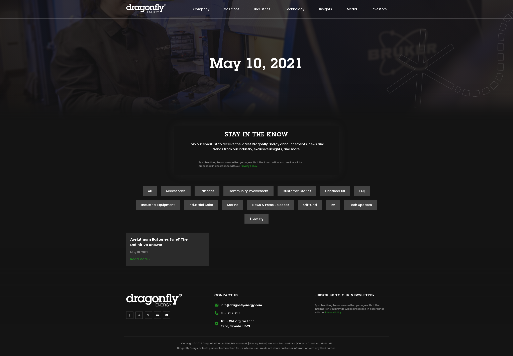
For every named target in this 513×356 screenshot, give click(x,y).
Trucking (256, 218)
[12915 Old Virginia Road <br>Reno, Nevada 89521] (216, 323)
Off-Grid (310, 205)
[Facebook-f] (129, 315)
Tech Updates (360, 205)
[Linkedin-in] (157, 315)
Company (201, 9)
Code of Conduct (308, 343)
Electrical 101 (335, 191)
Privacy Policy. (249, 166)
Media (352, 9)
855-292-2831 (231, 313)
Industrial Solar (201, 205)
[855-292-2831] (216, 313)
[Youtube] (166, 315)
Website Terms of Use (281, 343)
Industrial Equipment (158, 205)
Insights (325, 9)
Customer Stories (297, 191)
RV (333, 205)
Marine (232, 205)
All (150, 191)
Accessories (176, 191)
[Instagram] (139, 315)
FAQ (362, 191)
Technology (294, 9)
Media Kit (326, 343)
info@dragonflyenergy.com (241, 305)
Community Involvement (248, 191)
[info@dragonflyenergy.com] (216, 305)
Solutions (231, 9)
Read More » (140, 259)
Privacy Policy (257, 343)
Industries (262, 9)
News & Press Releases (270, 205)
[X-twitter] (148, 315)
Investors (379, 9)
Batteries (207, 191)
